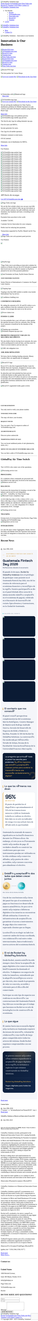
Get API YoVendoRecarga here (11, 199)
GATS (16, 5)
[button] (19, 626)
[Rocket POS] (7, 49)
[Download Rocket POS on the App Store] (26, 77)
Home (3, 3)
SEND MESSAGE (7, 1312)
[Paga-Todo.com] (8, 57)
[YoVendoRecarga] (9, 51)
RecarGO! (4, 5)
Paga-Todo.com (27, 3)
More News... (5, 1255)
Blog (19, 5)
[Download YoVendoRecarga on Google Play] (8, 101)
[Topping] (6, 55)
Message (3, 1310)
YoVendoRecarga (15, 3)
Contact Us (25, 5)
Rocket (7, 3)
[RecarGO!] (6, 53)
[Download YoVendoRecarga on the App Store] (26, 101)
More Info (5, 96)
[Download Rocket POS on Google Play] (8, 77)
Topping (10, 5)
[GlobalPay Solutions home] (10, 7)
